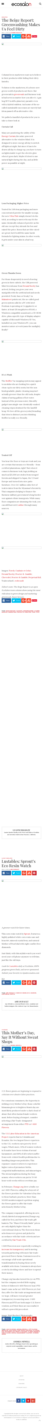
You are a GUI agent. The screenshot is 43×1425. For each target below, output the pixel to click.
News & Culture (21, 1331)
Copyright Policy (21, 1387)
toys (37, 612)
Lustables (13, 966)
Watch (12, 994)
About (21, 1376)
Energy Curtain (9, 136)
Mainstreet (7, 299)
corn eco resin (20, 993)
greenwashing (28, 611)
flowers (36, 1330)
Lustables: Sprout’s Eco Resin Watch (19, 863)
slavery (29, 1333)
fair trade (13, 1330)
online (21, 505)
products (20, 612)
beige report (11, 611)
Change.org (18, 1187)
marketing (12, 612)
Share (8, 36)
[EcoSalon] (21, 4)
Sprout (27, 934)
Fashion (33, 993)
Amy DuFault (14, 869)
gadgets (19, 611)
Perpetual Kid (34, 577)
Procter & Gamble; (20, 577)
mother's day (10, 1331)
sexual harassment (18, 1333)
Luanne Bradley (16, 33)
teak (33, 612)
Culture (5, 1030)
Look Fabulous (7, 858)
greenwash (19, 94)
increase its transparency (13, 1249)
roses (8, 1333)
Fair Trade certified (24, 1330)
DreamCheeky (29, 286)
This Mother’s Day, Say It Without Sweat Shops (20, 1037)
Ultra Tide (14, 216)
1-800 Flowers (11, 1329)
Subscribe (21, 1383)
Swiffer (9, 381)
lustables (5, 994)
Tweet (18, 36)
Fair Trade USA (19, 1240)
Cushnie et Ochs (23, 570)
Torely (12, 570)
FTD (27, 1124)
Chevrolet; (6, 577)
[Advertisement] (21, 735)
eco (28, 993)
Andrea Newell (16, 1045)
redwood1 (19, 581)
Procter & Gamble (23, 574)
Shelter (4, 17)
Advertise (21, 1379)
